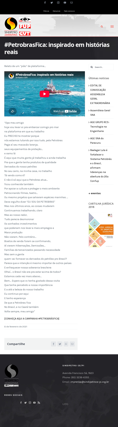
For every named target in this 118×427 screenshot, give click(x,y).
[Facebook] (21, 402)
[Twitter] (25, 402)
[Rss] (39, 402)
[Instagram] (30, 402)
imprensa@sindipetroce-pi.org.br (89, 381)
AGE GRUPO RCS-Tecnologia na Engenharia (100, 126)
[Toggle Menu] (112, 27)
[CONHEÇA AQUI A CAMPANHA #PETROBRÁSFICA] (31, 318)
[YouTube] (34, 402)
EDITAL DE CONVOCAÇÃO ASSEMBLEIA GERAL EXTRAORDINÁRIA (100, 94)
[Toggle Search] (102, 26)
